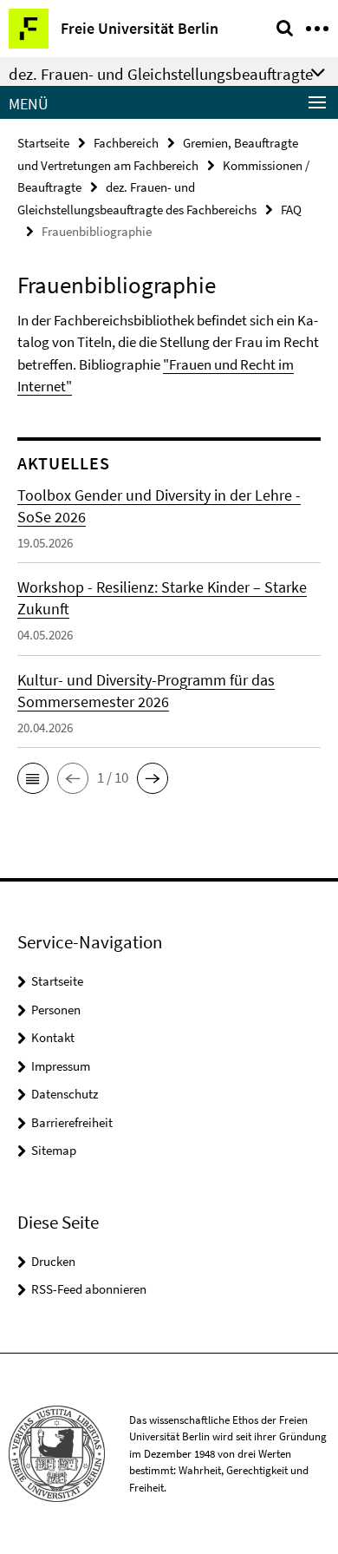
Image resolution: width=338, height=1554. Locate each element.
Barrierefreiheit (72, 1122)
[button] (33, 778)
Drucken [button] (53, 1261)
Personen (56, 1009)
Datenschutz (64, 1093)
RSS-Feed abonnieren (88, 1289)
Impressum (60, 1066)
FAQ (291, 209)
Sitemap (53, 1150)
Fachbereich (126, 142)
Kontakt (53, 1037)
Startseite (43, 142)
